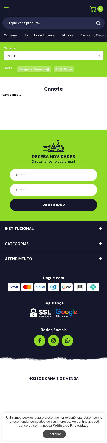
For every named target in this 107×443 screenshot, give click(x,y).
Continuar (54, 434)
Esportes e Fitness (39, 35)
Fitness (67, 35)
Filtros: (8, 67)
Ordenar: (10, 48)
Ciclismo (10, 35)
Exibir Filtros (63, 69)
